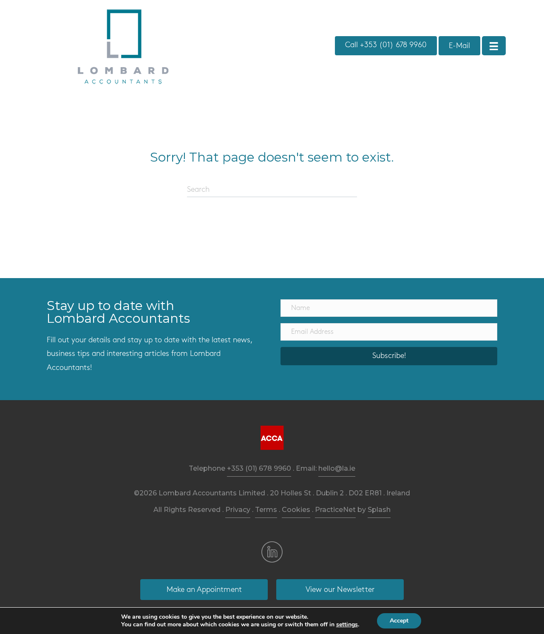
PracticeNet (335, 510)
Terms (266, 510)
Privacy (237, 510)
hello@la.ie (336, 468)
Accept (399, 621)
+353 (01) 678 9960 (259, 468)
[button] (388, 356)
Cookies (296, 510)
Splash (379, 510)
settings (347, 624)
